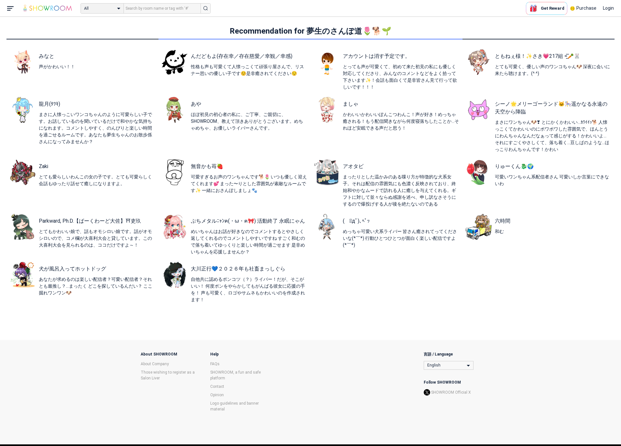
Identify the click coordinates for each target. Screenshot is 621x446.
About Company (155, 364)
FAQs (215, 364)
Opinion (217, 395)
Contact (217, 386)
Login (608, 8)
